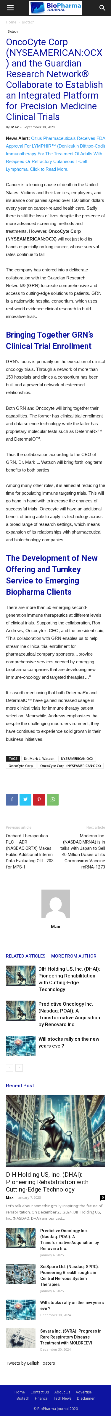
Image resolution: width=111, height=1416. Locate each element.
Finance (41, 1398)
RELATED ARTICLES (25, 956)
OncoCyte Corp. (21, 765)
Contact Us (39, 1392)
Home (11, 22)
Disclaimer (86, 1398)
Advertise (84, 1392)
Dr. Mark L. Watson (39, 758)
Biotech (28, 22)
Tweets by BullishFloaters (30, 1363)
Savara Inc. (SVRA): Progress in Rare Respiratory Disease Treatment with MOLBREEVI (71, 1337)
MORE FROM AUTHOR (73, 956)
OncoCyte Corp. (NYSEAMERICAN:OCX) (70, 765)
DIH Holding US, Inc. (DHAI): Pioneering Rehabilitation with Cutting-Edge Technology (47, 1182)
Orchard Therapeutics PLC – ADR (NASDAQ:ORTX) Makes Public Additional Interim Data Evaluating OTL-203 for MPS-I (30, 851)
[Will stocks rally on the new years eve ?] (21, 1046)
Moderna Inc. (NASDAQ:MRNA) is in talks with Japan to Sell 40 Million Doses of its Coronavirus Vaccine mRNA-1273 (82, 851)
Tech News (62, 1398)
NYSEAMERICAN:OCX (77, 758)
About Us (62, 1392)
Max (15, 127)
